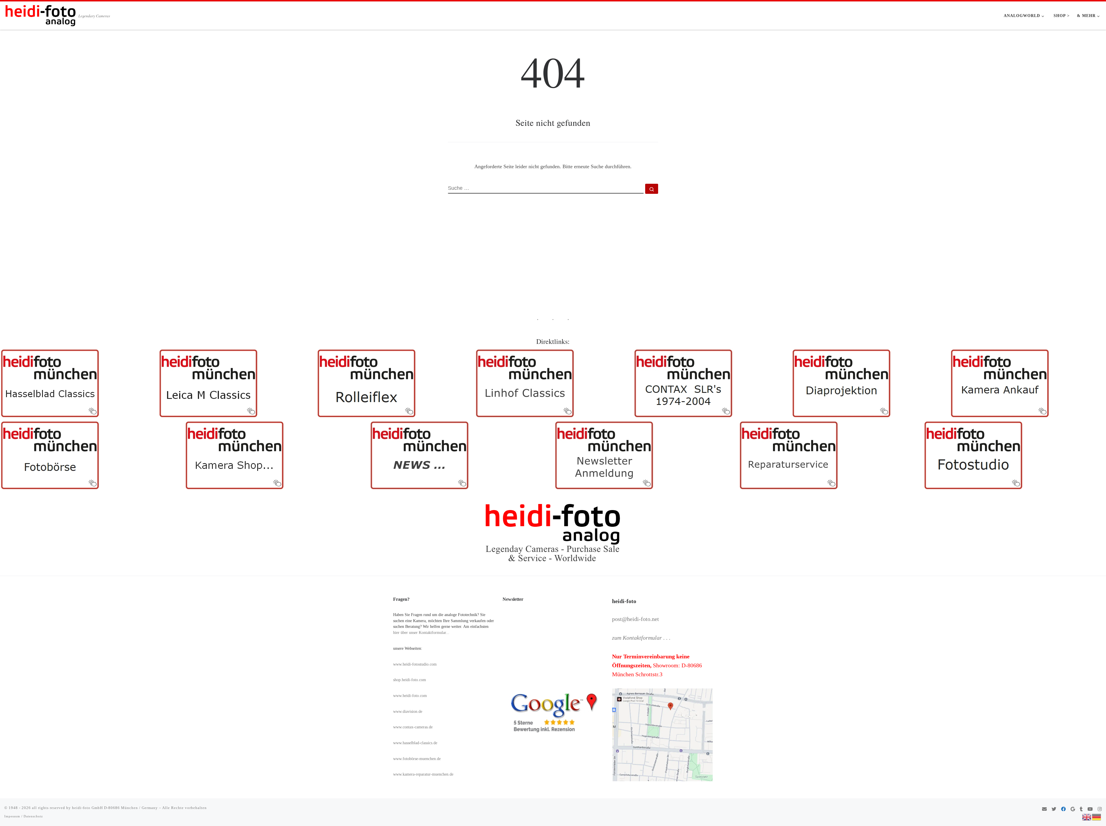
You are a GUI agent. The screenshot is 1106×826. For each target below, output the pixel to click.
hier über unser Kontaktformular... (421, 632)
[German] (1097, 816)
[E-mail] (1044, 809)
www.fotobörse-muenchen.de (417, 759)
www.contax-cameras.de (413, 727)
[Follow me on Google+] (1073, 809)
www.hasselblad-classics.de (415, 743)
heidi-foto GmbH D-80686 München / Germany (115, 808)
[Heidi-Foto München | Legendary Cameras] (40, 14)
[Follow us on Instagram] (1100, 809)
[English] (1087, 816)
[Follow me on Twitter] (1054, 809)
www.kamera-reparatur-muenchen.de (423, 774)
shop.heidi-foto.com (409, 680)
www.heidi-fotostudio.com (415, 664)
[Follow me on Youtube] (1090, 809)
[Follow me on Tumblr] (1081, 809)
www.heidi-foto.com (410, 696)
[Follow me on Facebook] (1063, 809)
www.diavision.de (407, 711)
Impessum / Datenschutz (23, 816)
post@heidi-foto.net (635, 619)
